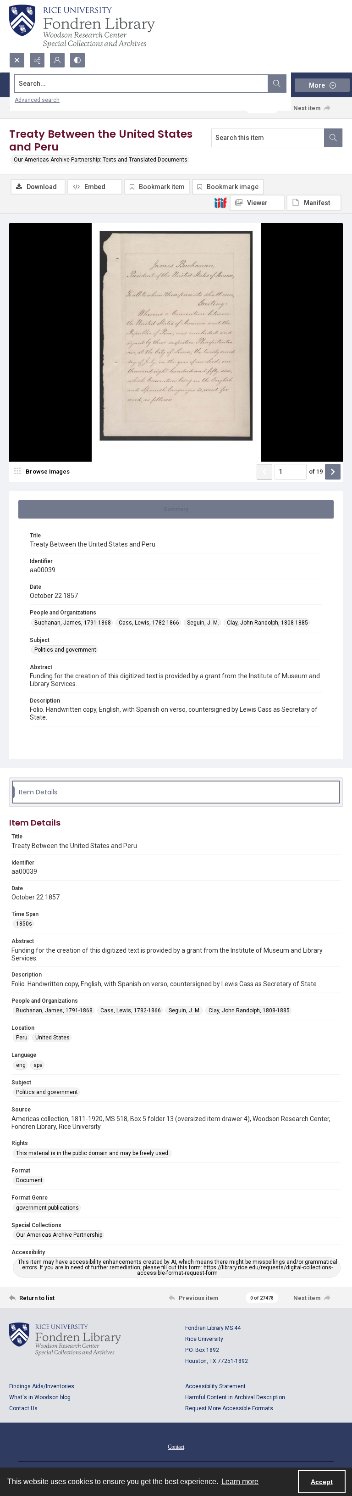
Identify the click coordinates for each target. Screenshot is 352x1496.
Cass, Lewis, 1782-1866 (149, 623)
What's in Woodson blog (40, 1397)
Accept (322, 1481)
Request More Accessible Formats (229, 1408)
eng (21, 1065)
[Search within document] (333, 137)
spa (38, 1065)
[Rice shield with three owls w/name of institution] (82, 26)
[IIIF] (220, 202)
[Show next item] (333, 472)
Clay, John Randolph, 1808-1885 (267, 623)
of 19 (316, 471)
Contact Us (23, 1408)
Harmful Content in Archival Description (235, 1397)
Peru (22, 1037)
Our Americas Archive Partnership (59, 1235)
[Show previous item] (264, 472)
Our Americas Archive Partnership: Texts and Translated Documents (100, 159)
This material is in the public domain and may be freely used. (93, 1153)
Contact (176, 1447)
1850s (24, 924)
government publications (47, 1208)
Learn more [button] (239, 1481)
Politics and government (65, 650)
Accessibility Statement (215, 1386)
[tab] (176, 509)
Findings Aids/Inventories (41, 1386)
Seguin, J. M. (203, 623)
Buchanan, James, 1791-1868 (72, 623)
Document (29, 1180)
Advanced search (37, 100)
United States (52, 1037)
